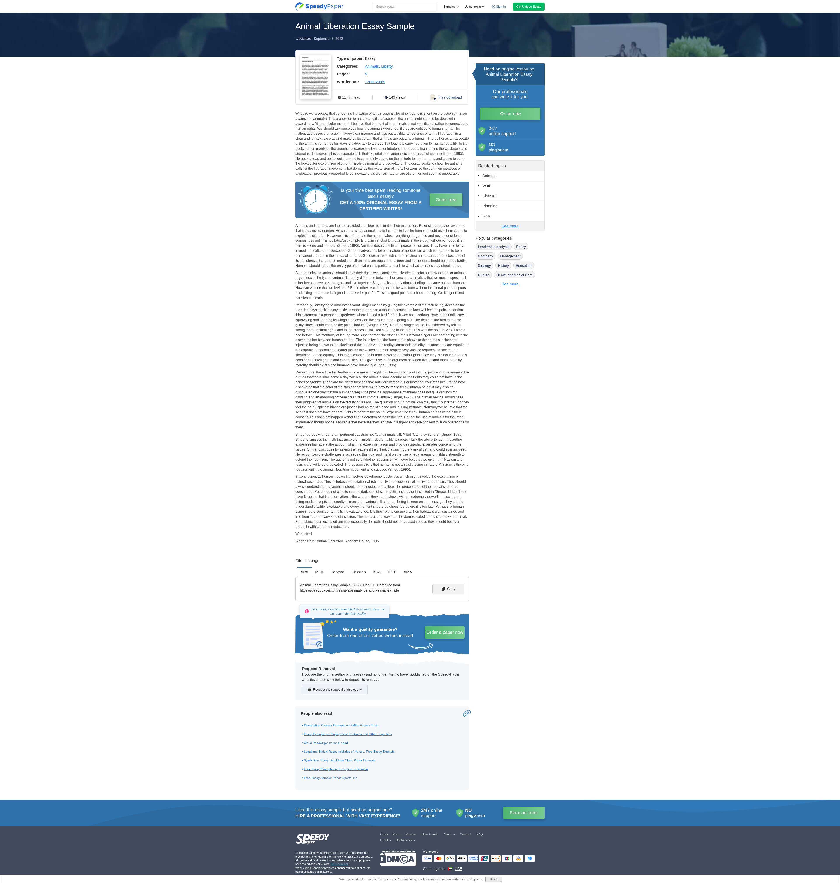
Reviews (411, 834)
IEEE (392, 572)
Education (524, 266)
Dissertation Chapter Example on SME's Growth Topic (341, 725)
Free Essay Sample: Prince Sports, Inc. (331, 778)
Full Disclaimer (339, 864)
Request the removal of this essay (337, 689)
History (503, 266)
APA (304, 572)
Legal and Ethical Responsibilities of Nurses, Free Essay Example (349, 751)
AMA (408, 572)
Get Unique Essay (528, 6)
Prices (397, 834)
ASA (377, 572)
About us (449, 834)
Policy (521, 247)
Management (510, 256)
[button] (319, 6)
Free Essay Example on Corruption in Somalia (336, 769)
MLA (319, 572)
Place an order (524, 812)
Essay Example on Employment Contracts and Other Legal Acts (348, 734)
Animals (372, 66)
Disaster (489, 196)
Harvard (337, 572)
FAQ (480, 834)
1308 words (375, 82)
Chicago (358, 572)
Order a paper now (444, 632)
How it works (430, 834)
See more (510, 226)
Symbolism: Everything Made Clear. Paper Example (339, 760)
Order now (446, 199)
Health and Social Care (514, 275)
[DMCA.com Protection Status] (398, 861)
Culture (483, 275)
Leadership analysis (493, 247)
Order (384, 834)
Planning (490, 206)
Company (485, 256)
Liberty (387, 66)
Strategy (484, 266)
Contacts (466, 834)
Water (487, 186)
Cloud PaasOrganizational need (326, 743)
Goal (486, 216)
